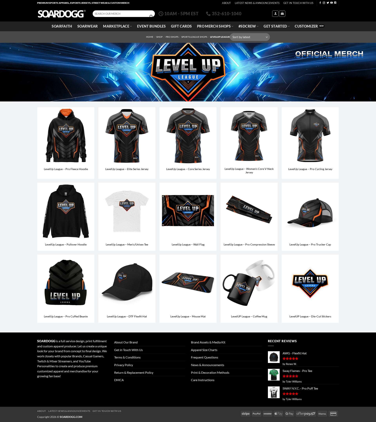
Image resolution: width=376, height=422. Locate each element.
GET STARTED (275, 26)
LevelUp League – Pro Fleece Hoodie (66, 169)
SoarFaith (62, 26)
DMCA (119, 380)
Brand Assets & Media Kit (208, 342)
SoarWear (87, 26)
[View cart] (282, 14)
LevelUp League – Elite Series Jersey (126, 169)
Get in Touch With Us (128, 350)
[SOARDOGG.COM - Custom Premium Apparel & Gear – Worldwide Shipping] (61, 13)
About (226, 2)
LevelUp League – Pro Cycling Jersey (310, 169)
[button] (275, 14)
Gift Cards (181, 26)
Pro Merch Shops (214, 26)
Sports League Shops (194, 36)
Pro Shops (172, 36)
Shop (159, 36)
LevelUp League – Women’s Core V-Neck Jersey (249, 170)
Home (149, 36)
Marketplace (116, 26)
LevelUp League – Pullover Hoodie (66, 244)
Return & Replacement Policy (133, 372)
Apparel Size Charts (204, 350)
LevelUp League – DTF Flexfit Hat (127, 316)
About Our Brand (126, 342)
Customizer (306, 26)
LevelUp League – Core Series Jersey (188, 169)
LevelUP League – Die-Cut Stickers (310, 316)
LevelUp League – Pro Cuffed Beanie (66, 316)
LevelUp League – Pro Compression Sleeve (249, 244)
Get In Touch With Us (298, 2)
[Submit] (151, 16)
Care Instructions (202, 380)
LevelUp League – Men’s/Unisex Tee (127, 244)
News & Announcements (207, 365)
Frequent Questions (204, 357)
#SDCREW (247, 26)
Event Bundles (151, 26)
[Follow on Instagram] (324, 3)
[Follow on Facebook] (320, 3)
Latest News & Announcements (257, 2)
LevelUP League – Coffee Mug (249, 316)
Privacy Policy (123, 365)
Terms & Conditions (127, 357)
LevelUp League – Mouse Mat (188, 316)
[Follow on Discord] (335, 3)
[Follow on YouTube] (331, 3)
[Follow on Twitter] (328, 3)
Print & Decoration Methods (210, 372)
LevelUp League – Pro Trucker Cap (310, 244)
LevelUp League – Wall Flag (188, 244)
